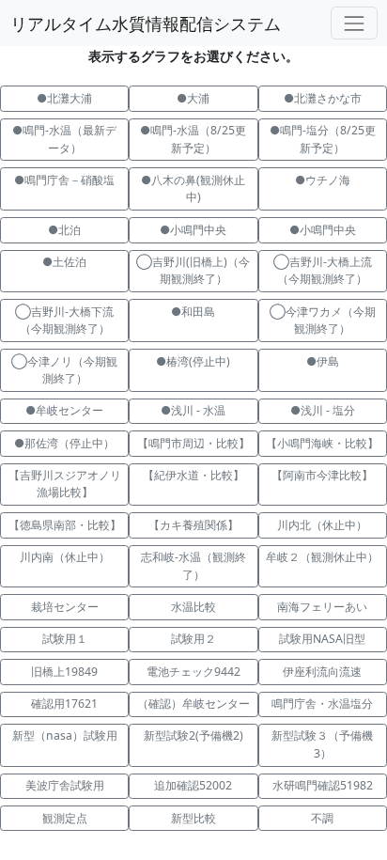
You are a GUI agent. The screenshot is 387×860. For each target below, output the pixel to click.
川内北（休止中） (322, 525)
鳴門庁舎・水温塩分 (322, 703)
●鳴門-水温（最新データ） (64, 138)
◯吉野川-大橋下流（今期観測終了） (64, 320)
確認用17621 (64, 703)
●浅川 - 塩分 (322, 410)
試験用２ (193, 639)
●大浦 (193, 98)
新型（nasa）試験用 (64, 735)
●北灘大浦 (64, 98)
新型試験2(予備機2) (193, 735)
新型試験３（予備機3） (322, 743)
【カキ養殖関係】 (193, 525)
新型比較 (193, 818)
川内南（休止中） (65, 557)
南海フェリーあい (322, 607)
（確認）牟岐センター (193, 703)
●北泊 (64, 230)
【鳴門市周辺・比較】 (193, 443)
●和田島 (193, 312)
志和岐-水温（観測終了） (193, 565)
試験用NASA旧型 (322, 639)
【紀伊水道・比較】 (193, 475)
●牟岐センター (64, 410)
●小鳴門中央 (193, 230)
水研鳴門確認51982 (322, 785)
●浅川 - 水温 (193, 410)
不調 (322, 818)
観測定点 (64, 818)
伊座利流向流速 (322, 672)
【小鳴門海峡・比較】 (322, 443)
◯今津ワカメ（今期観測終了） (323, 320)
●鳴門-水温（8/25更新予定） (193, 138)
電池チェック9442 (193, 672)
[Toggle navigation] (354, 23)
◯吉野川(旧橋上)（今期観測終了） (193, 270)
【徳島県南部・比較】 (64, 525)
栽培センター (65, 607)
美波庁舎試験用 (64, 785)
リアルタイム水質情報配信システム (145, 23)
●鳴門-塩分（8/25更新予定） (323, 138)
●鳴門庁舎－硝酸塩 (64, 180)
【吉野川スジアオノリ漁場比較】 (64, 483)
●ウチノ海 (322, 180)
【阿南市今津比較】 (322, 475)
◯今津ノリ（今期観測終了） (64, 369)
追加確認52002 (193, 785)
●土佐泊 (64, 262)
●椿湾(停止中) (193, 361)
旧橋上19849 (64, 672)
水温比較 (193, 607)
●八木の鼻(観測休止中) (193, 188)
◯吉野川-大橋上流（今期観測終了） (322, 270)
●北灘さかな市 (323, 98)
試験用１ (64, 639)
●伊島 (339, 361)
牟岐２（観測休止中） (322, 557)
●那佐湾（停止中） (64, 443)
